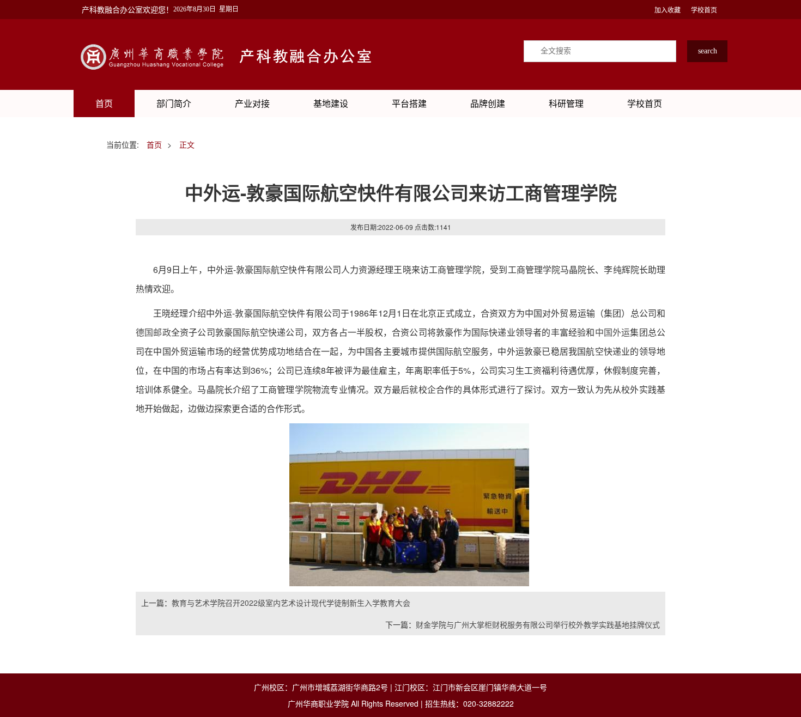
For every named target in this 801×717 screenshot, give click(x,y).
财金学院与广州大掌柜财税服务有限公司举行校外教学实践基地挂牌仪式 (538, 624)
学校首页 (704, 9)
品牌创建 (487, 103)
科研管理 (566, 103)
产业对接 (252, 103)
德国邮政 (153, 332)
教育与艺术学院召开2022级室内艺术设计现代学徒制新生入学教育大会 (291, 602)
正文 (187, 144)
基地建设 (330, 103)
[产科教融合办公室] (155, 54)
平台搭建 (409, 103)
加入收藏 (667, 9)
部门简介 (173, 103)
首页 (104, 103)
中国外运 (612, 332)
